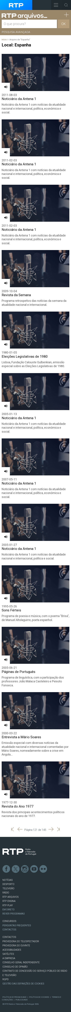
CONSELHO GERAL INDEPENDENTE (21, 962)
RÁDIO (5, 892)
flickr (43, 869)
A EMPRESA (8, 958)
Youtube (34, 869)
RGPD (5, 979)
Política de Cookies (39, 997)
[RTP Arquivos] (24, 16)
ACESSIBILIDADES (11, 949)
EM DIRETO (8, 909)
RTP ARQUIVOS (10, 897)
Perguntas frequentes (16, 925)
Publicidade (22, 1000)
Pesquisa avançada (16, 32)
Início (4, 39)
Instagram (25, 869)
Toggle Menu (56, 5)
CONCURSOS (9, 921)
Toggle (66, 5)
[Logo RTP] (19, 852)
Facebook (6, 869)
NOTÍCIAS (7, 880)
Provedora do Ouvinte (16, 945)
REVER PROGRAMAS (13, 913)
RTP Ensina (9, 901)
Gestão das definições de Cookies (23, 983)
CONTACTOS (9, 937)
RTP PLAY (7, 905)
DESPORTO (8, 884)
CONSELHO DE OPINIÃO (15, 966)
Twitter (16, 869)
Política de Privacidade (14, 997)
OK (63, 24)
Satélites (8, 954)
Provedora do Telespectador (20, 941)
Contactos (9, 929)
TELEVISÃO (8, 888)
